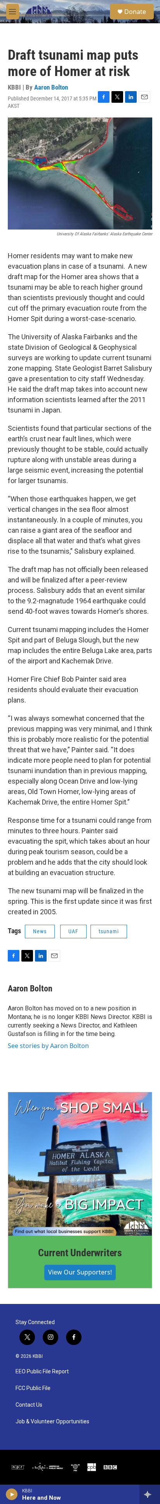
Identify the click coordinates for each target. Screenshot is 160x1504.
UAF (73, 931)
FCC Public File (33, 1388)
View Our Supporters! (80, 1272)
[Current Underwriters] (80, 1164)
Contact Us (29, 1405)
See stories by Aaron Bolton (48, 1045)
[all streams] (149, 1494)
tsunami (109, 931)
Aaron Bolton (51, 87)
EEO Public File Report (42, 1371)
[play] (12, 1494)
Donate (135, 11)
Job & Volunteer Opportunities (52, 1422)
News (40, 931)
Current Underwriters (80, 1253)
